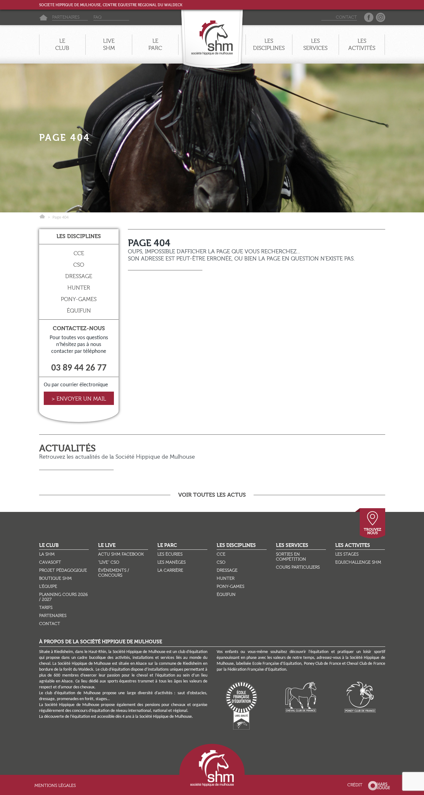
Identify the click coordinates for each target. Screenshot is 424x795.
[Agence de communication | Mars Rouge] (379, 785)
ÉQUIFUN (79, 311)
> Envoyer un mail (79, 399)
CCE (79, 253)
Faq (97, 17)
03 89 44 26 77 (78, 368)
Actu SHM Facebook (121, 554)
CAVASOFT (50, 562)
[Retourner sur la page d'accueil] (212, 35)
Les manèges (171, 562)
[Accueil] (43, 18)
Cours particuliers (298, 567)
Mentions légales (55, 786)
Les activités (361, 44)
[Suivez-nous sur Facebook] (368, 18)
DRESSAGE (78, 276)
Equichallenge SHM (358, 562)
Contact (346, 17)
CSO (78, 265)
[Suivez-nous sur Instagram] (380, 18)
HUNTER (78, 288)
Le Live (106, 545)
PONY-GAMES (79, 299)
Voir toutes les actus (212, 495)
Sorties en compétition (291, 557)
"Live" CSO (108, 562)
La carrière (170, 570)
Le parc (155, 44)
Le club (62, 44)
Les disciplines (269, 44)
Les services (315, 44)
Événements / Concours (113, 573)
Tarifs (45, 607)
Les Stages (347, 554)
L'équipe (48, 586)
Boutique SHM (55, 578)
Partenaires (65, 17)
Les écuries (170, 554)
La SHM (47, 554)
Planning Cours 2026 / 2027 (63, 597)
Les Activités (352, 545)
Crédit (355, 785)
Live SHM (109, 44)
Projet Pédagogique (63, 570)
